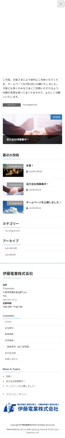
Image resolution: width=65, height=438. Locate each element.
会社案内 (9, 327)
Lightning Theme (38, 429)
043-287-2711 (10, 299)
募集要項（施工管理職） (19, 346)
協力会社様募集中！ (37, 184)
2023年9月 (10, 254)
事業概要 (9, 334)
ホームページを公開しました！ (44, 202)
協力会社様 (10, 352)
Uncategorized (30, 104)
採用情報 (9, 340)
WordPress (22, 429)
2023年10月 (11, 248)
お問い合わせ (11, 359)
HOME (8, 321)
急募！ (30, 165)
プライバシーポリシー (17, 394)
